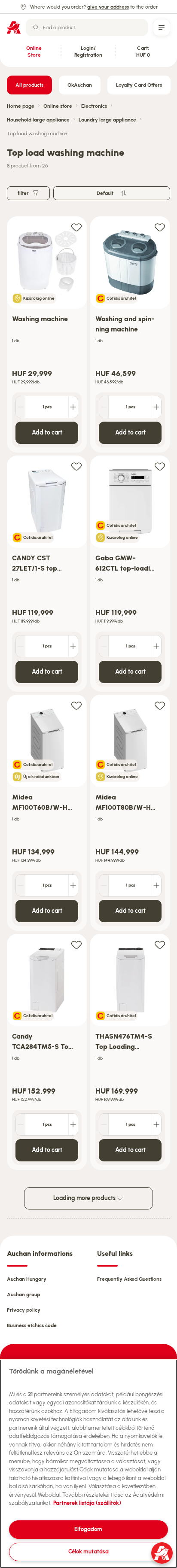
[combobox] (87, 27)
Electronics (94, 106)
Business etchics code (32, 1325)
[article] (47, 335)
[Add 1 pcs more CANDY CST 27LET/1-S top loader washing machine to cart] (73, 646)
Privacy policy (23, 1310)
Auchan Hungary (26, 1279)
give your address (108, 7)
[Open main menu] (161, 27)
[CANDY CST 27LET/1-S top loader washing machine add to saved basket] (76, 466)
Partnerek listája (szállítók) (87, 1503)
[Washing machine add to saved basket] (76, 227)
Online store (57, 106)
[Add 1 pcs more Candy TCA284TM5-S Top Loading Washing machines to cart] (73, 1124)
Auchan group (23, 1294)
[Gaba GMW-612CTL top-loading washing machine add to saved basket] (160, 466)
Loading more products (85, 1198)
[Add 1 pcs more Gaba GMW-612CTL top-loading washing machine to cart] (156, 646)
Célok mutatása (88, 1551)
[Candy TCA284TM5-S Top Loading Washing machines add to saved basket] (76, 944)
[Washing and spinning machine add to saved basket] (160, 227)
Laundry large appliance (107, 120)
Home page (20, 106)
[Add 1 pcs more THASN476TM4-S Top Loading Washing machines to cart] (156, 1124)
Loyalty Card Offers (139, 85)
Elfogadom (88, 1529)
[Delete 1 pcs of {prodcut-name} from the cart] (20, 407)
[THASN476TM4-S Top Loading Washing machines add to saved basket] (160, 944)
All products (29, 85)
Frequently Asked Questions (129, 1279)
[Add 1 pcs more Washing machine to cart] (73, 407)
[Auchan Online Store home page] (14, 27)
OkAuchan (79, 85)
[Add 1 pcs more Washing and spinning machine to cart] (156, 407)
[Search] (36, 27)
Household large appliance (38, 120)
